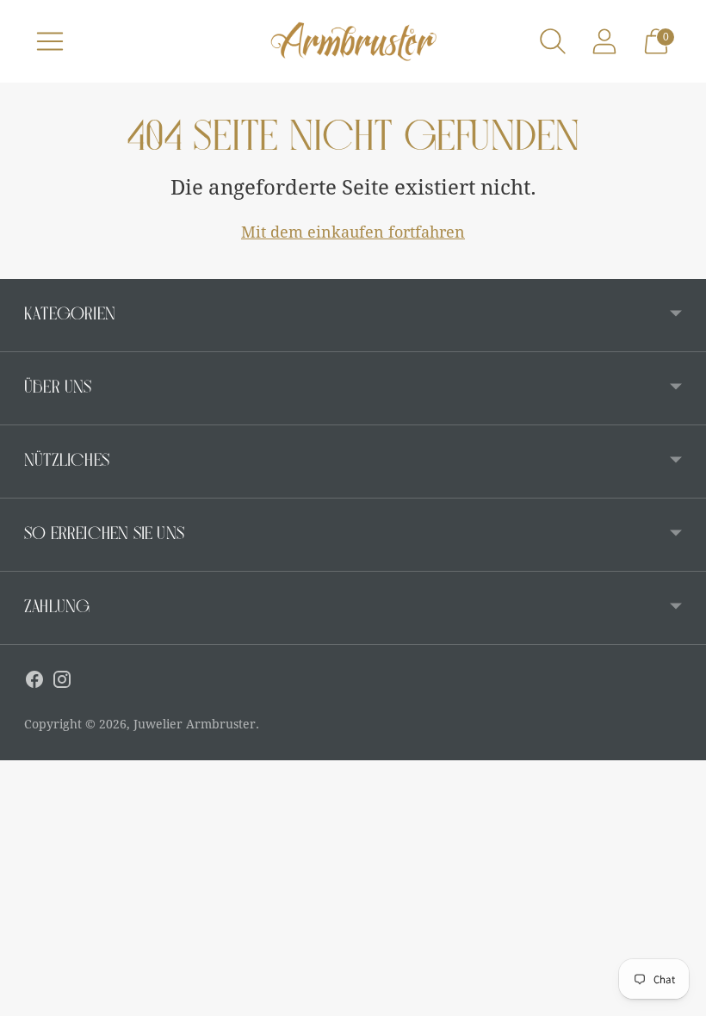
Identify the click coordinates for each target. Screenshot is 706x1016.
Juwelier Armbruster (194, 724)
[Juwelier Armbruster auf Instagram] (62, 683)
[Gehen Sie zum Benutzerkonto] (604, 41)
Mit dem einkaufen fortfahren (353, 232)
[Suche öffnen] (553, 41)
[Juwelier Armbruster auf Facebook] (34, 683)
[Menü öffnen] (50, 41)
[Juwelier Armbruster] (353, 41)
